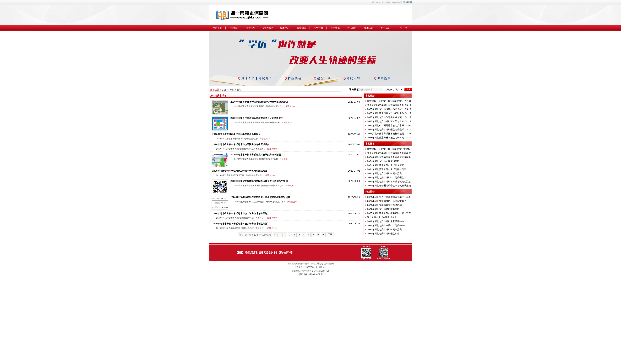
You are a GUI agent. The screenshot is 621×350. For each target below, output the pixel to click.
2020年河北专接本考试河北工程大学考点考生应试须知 (239, 170)
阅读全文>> (289, 106)
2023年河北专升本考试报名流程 (383, 233)
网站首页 (217, 28)
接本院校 (234, 28)
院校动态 (301, 28)
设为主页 (376, 2)
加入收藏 (386, 2)
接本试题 (368, 28)
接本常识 (284, 28)
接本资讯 (335, 28)
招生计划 (318, 28)
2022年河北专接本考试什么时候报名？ (386, 177)
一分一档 (402, 28)
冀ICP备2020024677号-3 (312, 274)
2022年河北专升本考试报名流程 (383, 209)
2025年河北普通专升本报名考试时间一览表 (389, 213)
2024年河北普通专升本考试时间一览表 (386, 169)
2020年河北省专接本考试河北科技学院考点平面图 (255, 154)
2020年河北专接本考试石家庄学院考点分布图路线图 (256, 118)
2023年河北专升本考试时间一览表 (384, 173)
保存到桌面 (397, 2)
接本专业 (251, 28)
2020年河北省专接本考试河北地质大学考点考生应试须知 (259, 101)
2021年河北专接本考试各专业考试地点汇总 (389, 181)
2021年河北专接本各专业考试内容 (384, 205)
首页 (224, 89)
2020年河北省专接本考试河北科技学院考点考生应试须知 (241, 144)
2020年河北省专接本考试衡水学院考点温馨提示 (236, 134)
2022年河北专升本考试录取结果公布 (385, 221)
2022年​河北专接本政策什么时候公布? (386, 225)
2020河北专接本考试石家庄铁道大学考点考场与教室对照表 (260, 197)
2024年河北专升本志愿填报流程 (383, 161)
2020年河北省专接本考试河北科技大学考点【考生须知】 (241, 213)
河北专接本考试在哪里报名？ (382, 217)
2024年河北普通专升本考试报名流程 (385, 165)
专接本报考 (267, 28)
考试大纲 (351, 28)
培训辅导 (385, 28)
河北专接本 (322, 263)
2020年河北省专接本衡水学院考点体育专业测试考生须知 (259, 181)
